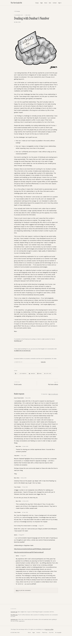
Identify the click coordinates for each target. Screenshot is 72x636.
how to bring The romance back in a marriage (25, 525)
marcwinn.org (14, 611)
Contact (55, 2)
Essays (37, 2)
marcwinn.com (14, 619)
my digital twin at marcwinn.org (22, 350)
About (45, 2)
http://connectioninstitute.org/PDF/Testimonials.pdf (29, 552)
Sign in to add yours (53, 394)
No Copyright (58, 632)
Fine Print (51, 632)
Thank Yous (44, 632)
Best (50, 2)
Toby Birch (16, 455)
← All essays (17, 11)
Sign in (59, 2)
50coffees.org (17, 340)
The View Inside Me (16, 3)
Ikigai (41, 2)
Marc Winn (18, 446)
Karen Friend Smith (19, 398)
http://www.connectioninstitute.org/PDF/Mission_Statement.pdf (32, 549)
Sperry (15, 534)
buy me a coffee (49, 629)
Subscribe (43, 361)
